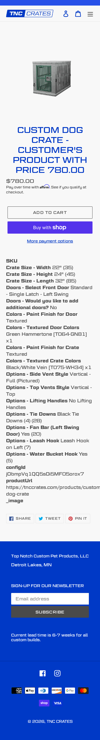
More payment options (50, 241)
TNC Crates (59, 721)
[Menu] (90, 13)
